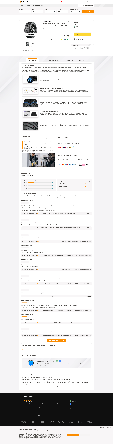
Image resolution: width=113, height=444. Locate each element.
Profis (65, 2)
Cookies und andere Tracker (37, 437)
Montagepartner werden (43, 405)
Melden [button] (89, 213)
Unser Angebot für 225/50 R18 (27, 49)
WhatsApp (74, 401)
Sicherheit (81, 60)
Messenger (74, 404)
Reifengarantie (41, 398)
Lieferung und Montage (38, 5)
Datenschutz (40, 413)
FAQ (42, 60)
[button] (38, 182)
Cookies (39, 415)
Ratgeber (29, 5)
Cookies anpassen (85, 435)
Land (39, 411)
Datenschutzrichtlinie (48, 382)
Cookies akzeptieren (72, 435)
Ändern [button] (68, 33)
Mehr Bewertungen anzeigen (57, 340)
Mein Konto (91, 2)
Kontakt (83, 2)
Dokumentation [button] (26, 349)
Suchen (88, 11)
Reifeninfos (40, 400)
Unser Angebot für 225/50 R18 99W (28, 50)
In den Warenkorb (84, 34)
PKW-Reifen (56, 398)
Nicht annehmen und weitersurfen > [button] (106, 427)
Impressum (40, 407)
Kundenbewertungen (74, 2)
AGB (39, 409)
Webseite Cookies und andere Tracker (25, 441)
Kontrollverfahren (27, 197)
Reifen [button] (22, 5)
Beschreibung (32, 60)
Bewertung (70, 60)
